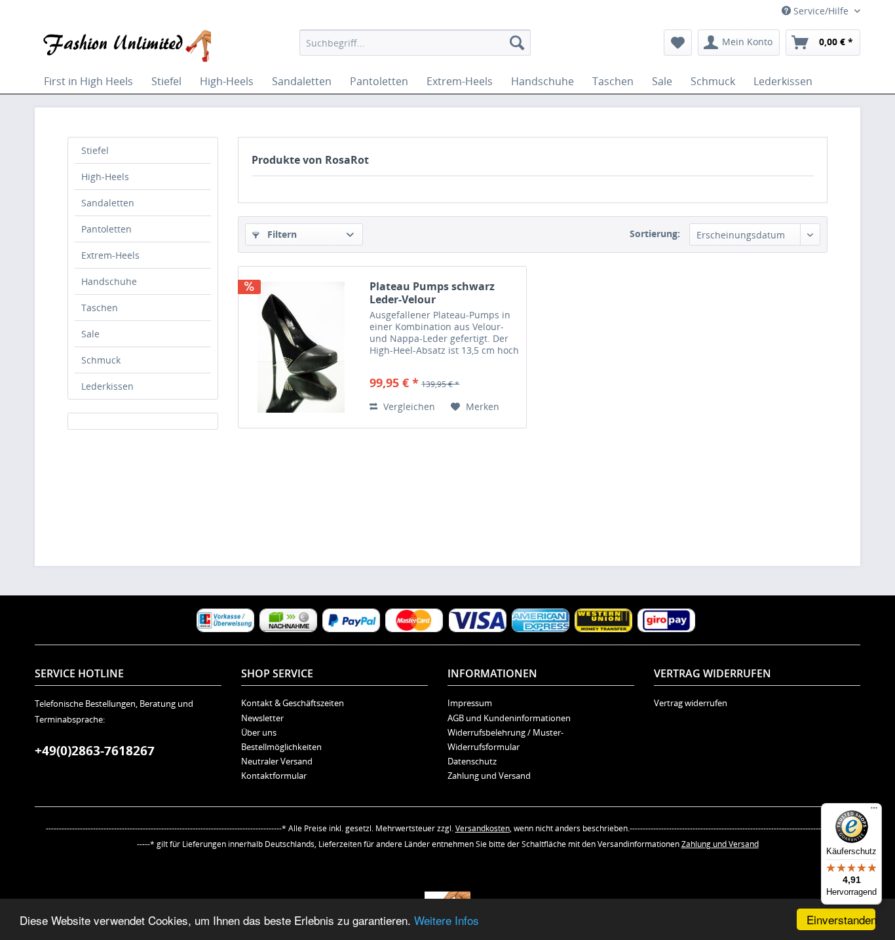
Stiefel (95, 150)
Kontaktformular (274, 775)
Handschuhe (109, 281)
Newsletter (262, 718)
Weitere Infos (446, 920)
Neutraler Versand (277, 761)
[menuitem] (415, 42)
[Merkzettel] (678, 42)
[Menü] (874, 811)
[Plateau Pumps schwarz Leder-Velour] (300, 347)
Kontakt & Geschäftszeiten (292, 703)
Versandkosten (482, 828)
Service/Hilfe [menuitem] (821, 11)
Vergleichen (408, 406)
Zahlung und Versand (489, 775)
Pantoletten (106, 229)
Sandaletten (107, 203)
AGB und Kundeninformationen (509, 718)
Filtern (281, 234)
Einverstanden (841, 919)
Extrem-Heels (110, 255)
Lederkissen (107, 386)
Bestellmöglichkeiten (281, 747)
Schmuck (101, 360)
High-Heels (105, 176)
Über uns (258, 732)
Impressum (469, 703)
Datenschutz (472, 761)
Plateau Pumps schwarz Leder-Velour (432, 293)
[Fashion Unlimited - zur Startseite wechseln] (126, 45)
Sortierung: (655, 233)
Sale (90, 334)
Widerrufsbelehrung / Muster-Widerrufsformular (505, 739)
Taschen (99, 307)
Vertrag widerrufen (690, 703)
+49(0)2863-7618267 (95, 750)
